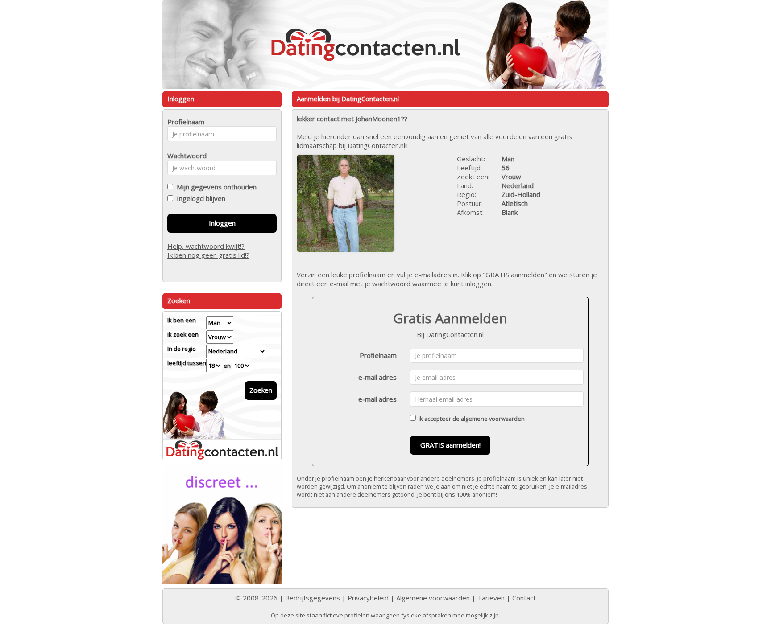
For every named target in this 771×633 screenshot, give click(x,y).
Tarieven (491, 597)
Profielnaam (378, 355)
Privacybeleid (368, 597)
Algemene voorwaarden (433, 597)
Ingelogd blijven (199, 198)
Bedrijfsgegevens (312, 597)
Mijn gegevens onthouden (215, 186)
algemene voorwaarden (493, 419)
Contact (524, 597)
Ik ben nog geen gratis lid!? (208, 255)
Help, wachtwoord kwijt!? (206, 246)
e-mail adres (377, 377)
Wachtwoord (184, 155)
